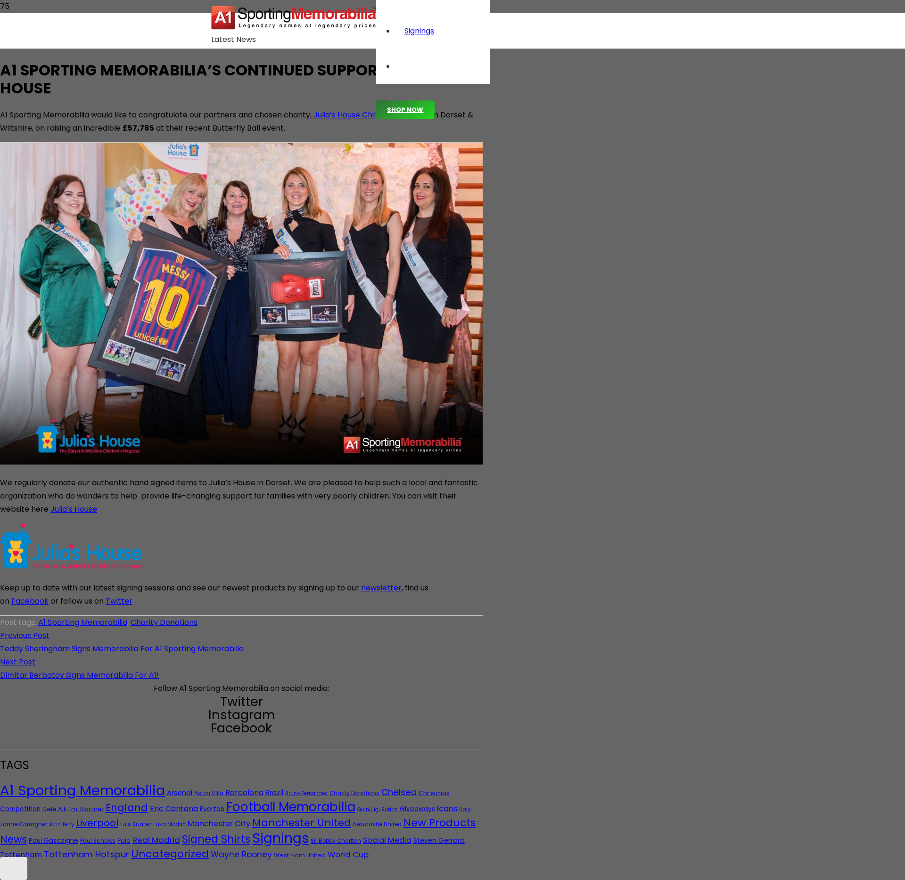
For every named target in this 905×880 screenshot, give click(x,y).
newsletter (381, 587)
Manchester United (301, 822)
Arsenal (179, 792)
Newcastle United (377, 824)
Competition (20, 809)
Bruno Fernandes (306, 793)
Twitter (119, 601)
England (127, 807)
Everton (212, 809)
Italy (465, 809)
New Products (439, 822)
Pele (124, 841)
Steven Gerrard (439, 840)
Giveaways (417, 809)
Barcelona (244, 792)
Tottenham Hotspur (86, 854)
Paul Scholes (97, 841)
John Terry (61, 824)
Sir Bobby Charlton (336, 841)
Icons (447, 808)
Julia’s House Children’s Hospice (371, 114)
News (13, 839)
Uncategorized (170, 854)
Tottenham (21, 855)
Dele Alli (54, 809)
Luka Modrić (169, 824)
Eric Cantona (174, 808)
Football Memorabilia (290, 806)
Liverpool (97, 823)
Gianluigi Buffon (377, 809)
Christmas (434, 793)
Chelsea (399, 792)
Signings (280, 838)
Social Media (387, 840)
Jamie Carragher (23, 824)
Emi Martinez (86, 809)
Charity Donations (164, 622)
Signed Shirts (216, 839)
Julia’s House (73, 509)
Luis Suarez (135, 824)
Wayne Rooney (241, 854)
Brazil (274, 792)
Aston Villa (208, 793)
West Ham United (300, 855)
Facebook (30, 601)
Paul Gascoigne (53, 840)
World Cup (348, 854)
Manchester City (219, 823)
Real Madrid (156, 840)
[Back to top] (13, 868)
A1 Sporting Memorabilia (82, 622)
